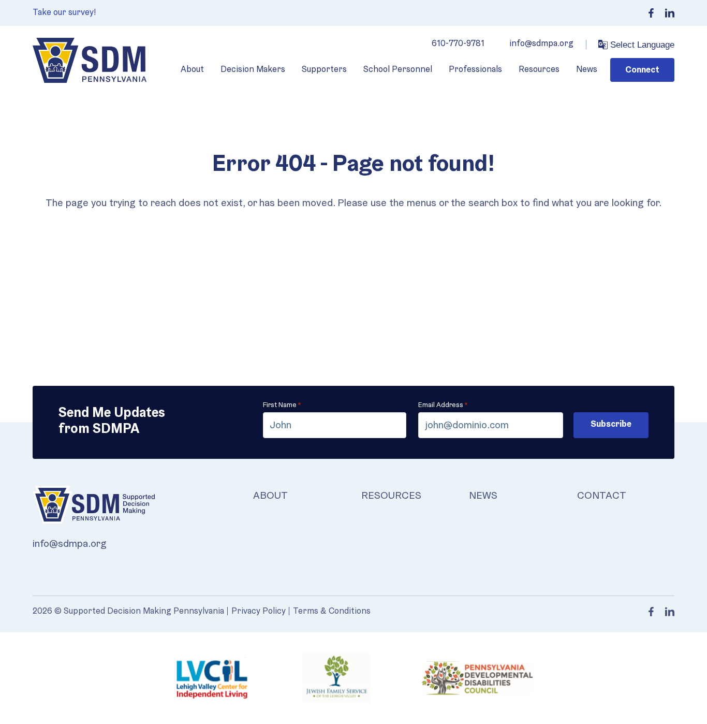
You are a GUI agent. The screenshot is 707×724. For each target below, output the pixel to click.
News (586, 69)
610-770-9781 (458, 43)
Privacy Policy (258, 611)
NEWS (483, 496)
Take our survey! (64, 12)
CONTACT (601, 496)
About (192, 69)
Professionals (475, 69)
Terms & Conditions (332, 611)
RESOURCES (391, 496)
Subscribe (611, 424)
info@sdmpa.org (541, 43)
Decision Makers (252, 69)
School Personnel (397, 69)
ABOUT (270, 496)
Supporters (324, 69)
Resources (539, 69)
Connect (642, 70)
